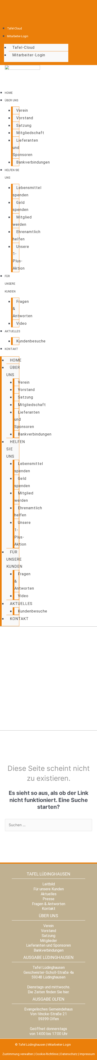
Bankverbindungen (33, 162)
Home (9, 92)
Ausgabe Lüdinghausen (48, 957)
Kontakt (11, 349)
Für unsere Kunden (10, 284)
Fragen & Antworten (48, 904)
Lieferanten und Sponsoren (48, 945)
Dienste (77, 1044)
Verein (22, 110)
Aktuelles (12, 331)
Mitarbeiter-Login (17, 36)
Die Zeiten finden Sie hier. (48, 992)
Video (21, 323)
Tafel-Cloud (14, 28)
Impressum (87, 1054)
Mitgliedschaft (30, 133)
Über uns (11, 100)
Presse (48, 899)
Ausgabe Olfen (48, 999)
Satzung (24, 125)
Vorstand (24, 118)
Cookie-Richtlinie (46, 1054)
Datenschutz (68, 1054)
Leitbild (48, 884)
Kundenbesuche (31, 341)
